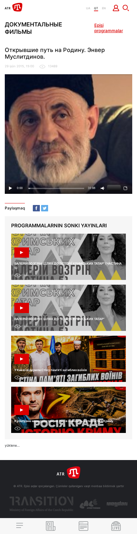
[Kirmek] (116, 8)
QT (96, 8)
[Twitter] (44, 208)
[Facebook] (36, 208)
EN (104, 8)
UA (88, 8)
